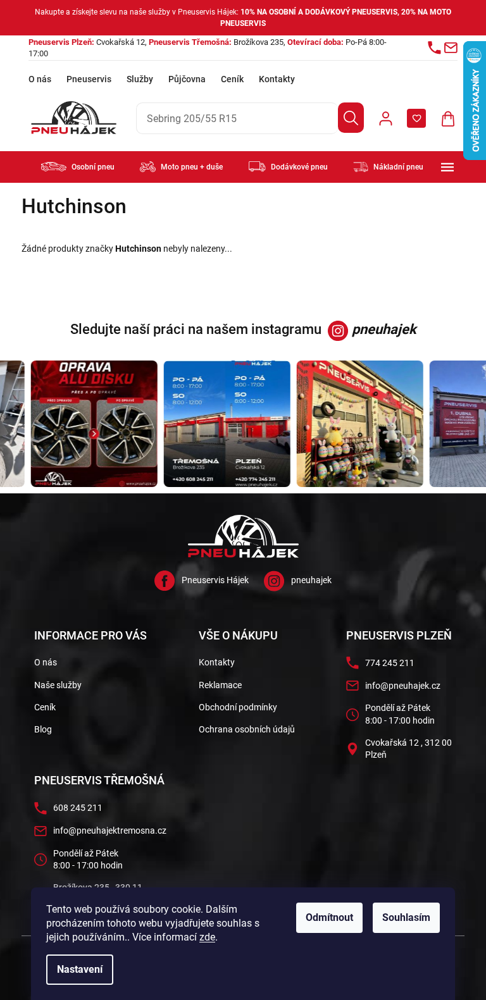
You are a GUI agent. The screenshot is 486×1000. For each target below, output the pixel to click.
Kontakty (277, 79)
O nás (39, 79)
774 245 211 (389, 663)
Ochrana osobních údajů (247, 729)
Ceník (232, 79)
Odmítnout (329, 917)
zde (207, 937)
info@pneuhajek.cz (402, 686)
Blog (43, 729)
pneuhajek (311, 580)
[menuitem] (77, 166)
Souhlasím (406, 917)
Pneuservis (88, 79)
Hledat (351, 117)
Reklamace (220, 685)
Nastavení (80, 969)
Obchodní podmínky (238, 707)
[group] (88, 424)
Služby (140, 79)
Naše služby (58, 685)
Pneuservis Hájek (215, 580)
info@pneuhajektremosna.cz (109, 830)
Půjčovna (187, 79)
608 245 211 (78, 808)
